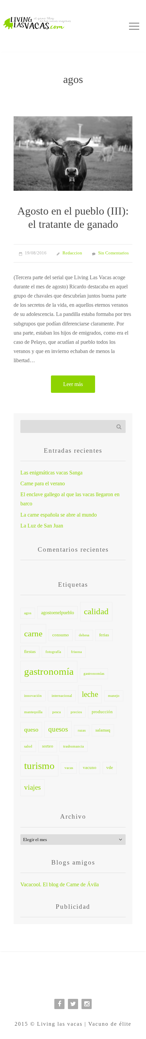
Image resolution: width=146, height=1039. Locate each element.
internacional (62, 696)
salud (28, 746)
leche (90, 694)
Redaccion (72, 253)
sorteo (47, 746)
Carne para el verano (42, 483)
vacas (69, 768)
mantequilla (33, 712)
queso (31, 729)
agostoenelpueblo (57, 612)
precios (76, 712)
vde (109, 767)
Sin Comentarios (113, 253)
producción (102, 711)
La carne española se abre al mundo (58, 515)
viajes (32, 787)
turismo (39, 765)
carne (33, 633)
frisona (76, 652)
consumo (60, 635)
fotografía (53, 652)
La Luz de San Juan (41, 526)
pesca (56, 712)
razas (82, 730)
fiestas (30, 651)
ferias (104, 635)
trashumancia (73, 746)
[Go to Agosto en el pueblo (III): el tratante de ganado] (73, 153)
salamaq (102, 730)
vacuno (89, 767)
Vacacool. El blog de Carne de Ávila (59, 884)
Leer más (73, 384)
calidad (96, 611)
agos (27, 613)
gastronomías (94, 673)
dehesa (84, 635)
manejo (114, 696)
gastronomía (49, 671)
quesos (58, 729)
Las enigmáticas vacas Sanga (51, 472)
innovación (33, 696)
